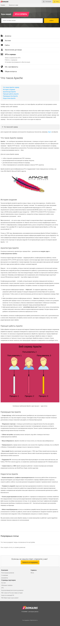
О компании (4, 575)
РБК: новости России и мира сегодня (11, 593)
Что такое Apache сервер (11, 87)
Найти (51, 20)
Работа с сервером (11, 60)
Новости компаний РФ (7, 595)
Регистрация (48, 1)
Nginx (49, 132)
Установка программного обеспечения (17, 62)
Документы (4, 578)
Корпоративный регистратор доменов (12, 590)
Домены (8, 36)
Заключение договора (13, 50)
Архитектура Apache (9, 92)
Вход (57, 1)
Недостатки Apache (9, 98)
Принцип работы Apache (11, 94)
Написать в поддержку (30, 562)
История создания (9, 89)
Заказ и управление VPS (12, 58)
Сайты (7, 45)
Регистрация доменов (7, 573)
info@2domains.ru (34, 620)
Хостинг (8, 40)
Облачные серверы (6, 585)
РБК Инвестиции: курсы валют (10, 598)
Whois (32, 573)
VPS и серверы (10, 54)
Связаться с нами (13, 5)
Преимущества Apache (10, 96)
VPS (2, 588)
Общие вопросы (11, 71)
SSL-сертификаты (11, 67)
